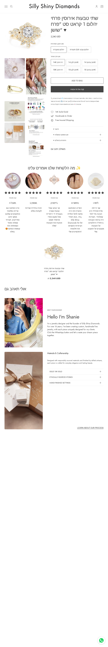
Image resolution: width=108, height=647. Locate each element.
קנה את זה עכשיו (77, 89)
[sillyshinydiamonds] (54, 6)
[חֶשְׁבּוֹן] (96, 6)
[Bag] (102, 6)
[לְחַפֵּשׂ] (11, 6)
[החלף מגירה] (6, 6)
